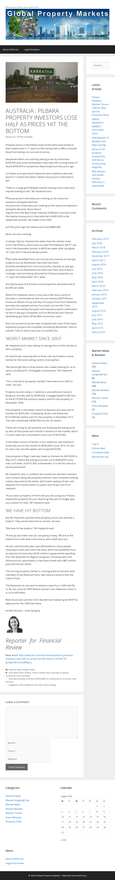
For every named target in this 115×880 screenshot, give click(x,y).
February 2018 (100, 251)
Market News (29, 669)
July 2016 (97, 268)
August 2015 (99, 310)
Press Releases (100, 405)
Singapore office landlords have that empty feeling (32, 685)
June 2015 (97, 319)
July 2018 (97, 243)
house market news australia (45, 672)
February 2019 (100, 238)
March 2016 (98, 285)
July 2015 (97, 315)
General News (15, 669)
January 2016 (99, 294)
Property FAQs (100, 413)
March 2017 (98, 260)
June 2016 (97, 273)
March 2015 (98, 332)
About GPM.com (10, 49)
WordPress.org (100, 456)
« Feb (63, 839)
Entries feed (98, 448)
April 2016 (98, 281)
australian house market (20, 672)
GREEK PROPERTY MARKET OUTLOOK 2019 (98, 126)
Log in (95, 443)
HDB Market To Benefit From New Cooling (100, 141)
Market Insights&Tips (17, 800)
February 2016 (100, 290)
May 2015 (97, 323)
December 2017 (100, 256)
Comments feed (100, 452)
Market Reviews (100, 390)
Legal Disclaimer (32, 49)
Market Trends (100, 398)
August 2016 (99, 264)
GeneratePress (79, 875)
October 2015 (99, 298)
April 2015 (98, 328)
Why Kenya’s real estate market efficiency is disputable (99, 178)
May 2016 (97, 277)
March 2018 (98, 247)
